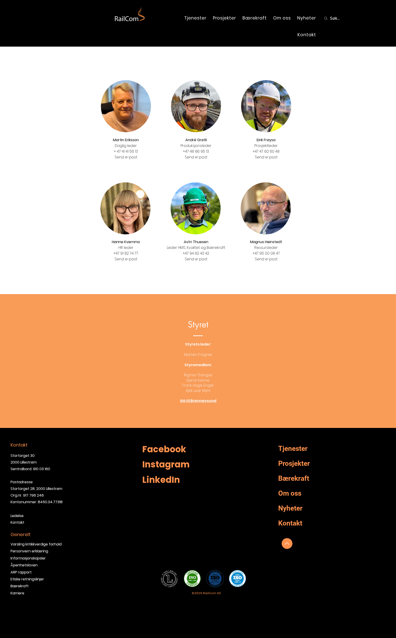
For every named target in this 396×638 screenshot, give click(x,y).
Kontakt (290, 523)
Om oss (289, 493)
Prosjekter (294, 463)
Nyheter (290, 508)
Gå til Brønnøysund (198, 400)
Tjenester (293, 448)
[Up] (287, 543)
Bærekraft (20, 586)
